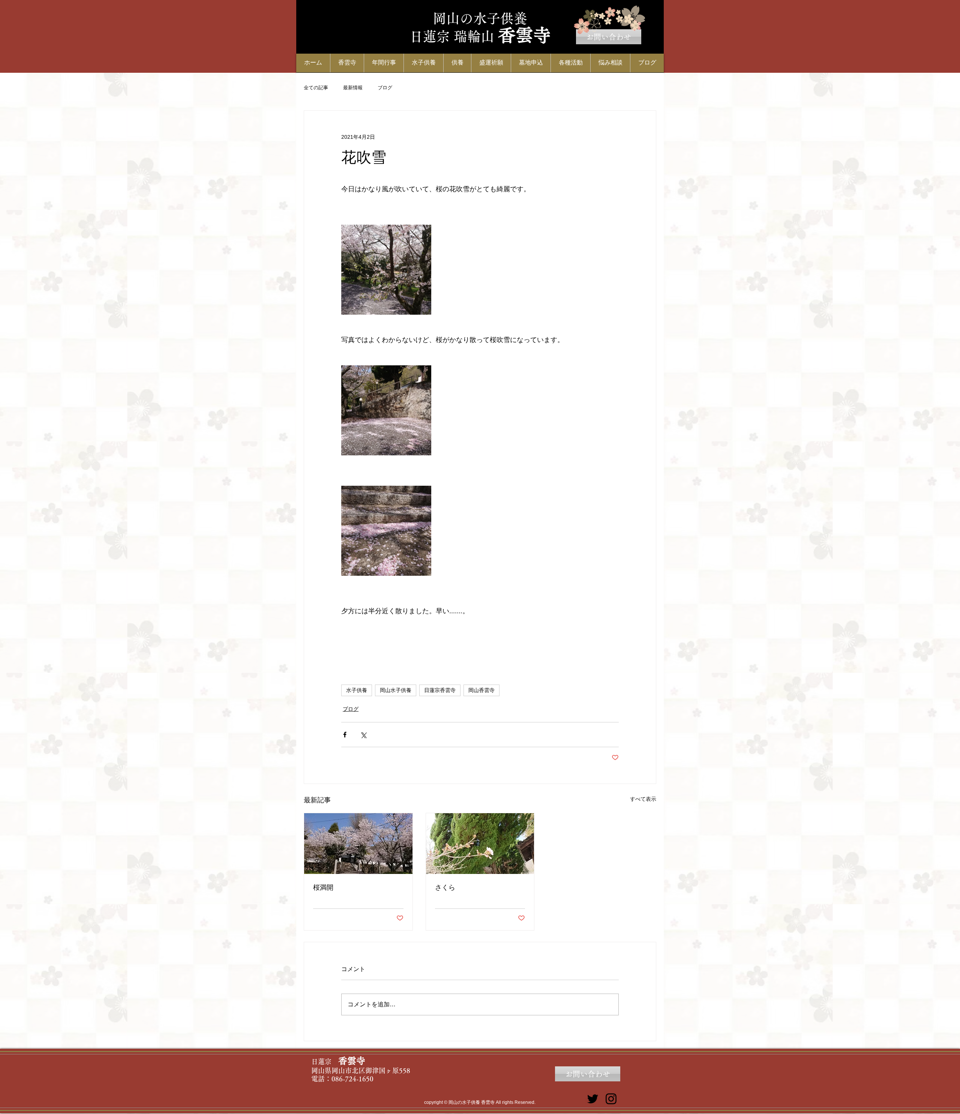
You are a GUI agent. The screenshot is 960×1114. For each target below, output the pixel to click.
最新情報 (353, 87)
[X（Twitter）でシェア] (363, 734)
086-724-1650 (353, 1078)
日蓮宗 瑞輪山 (452, 36)
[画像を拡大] (386, 270)
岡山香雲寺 (481, 690)
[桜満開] (358, 843)
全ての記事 (316, 87)
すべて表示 (643, 799)
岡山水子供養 (395, 690)
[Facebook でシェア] (344, 734)
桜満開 (323, 887)
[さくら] (480, 843)
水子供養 (356, 690)
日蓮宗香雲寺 (440, 690)
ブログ (385, 87)
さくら (445, 887)
